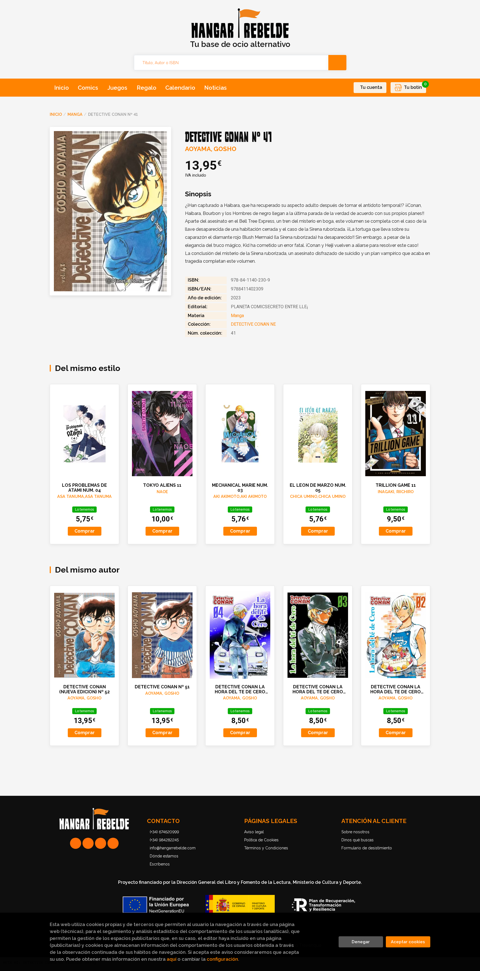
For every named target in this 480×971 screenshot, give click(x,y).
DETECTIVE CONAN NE (253, 324)
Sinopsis (198, 194)
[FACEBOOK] (113, 843)
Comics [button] (88, 87)
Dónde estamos (164, 856)
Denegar (361, 941)
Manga (75, 114)
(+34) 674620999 (164, 832)
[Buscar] (337, 62)
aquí (171, 959)
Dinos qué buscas (357, 840)
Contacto (163, 820)
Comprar (84, 531)
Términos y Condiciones (266, 848)
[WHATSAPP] (75, 843)
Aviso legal (254, 832)
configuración (222, 959)
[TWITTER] (100, 843)
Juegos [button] (117, 87)
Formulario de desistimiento (366, 848)
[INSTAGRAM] (88, 843)
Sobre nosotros (355, 832)
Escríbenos (160, 864)
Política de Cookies (261, 840)
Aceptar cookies (408, 941)
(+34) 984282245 (164, 840)
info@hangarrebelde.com (173, 848)
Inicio (56, 114)
